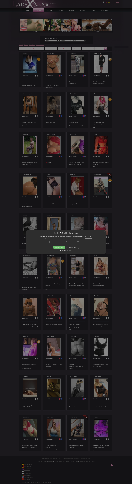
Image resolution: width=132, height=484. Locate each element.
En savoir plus (88, 238)
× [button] (104, 231)
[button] (49, 242)
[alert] (66, 242)
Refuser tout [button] (73, 247)
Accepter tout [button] (59, 247)
